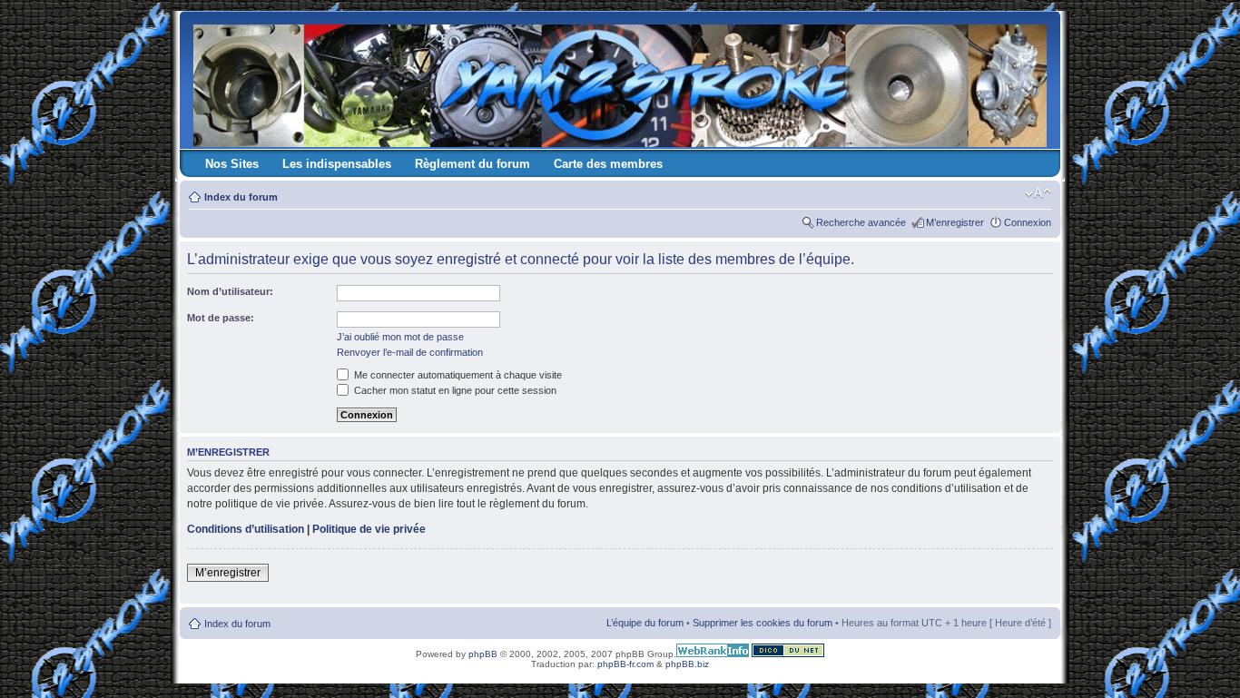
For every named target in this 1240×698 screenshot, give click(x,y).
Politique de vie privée (369, 529)
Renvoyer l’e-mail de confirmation (410, 352)
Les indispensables (336, 164)
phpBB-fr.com (625, 664)
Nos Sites (232, 164)
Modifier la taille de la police (1038, 193)
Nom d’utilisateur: (230, 291)
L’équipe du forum (645, 622)
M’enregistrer (955, 222)
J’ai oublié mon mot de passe (400, 336)
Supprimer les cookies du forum (762, 622)
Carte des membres (608, 164)
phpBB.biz (687, 664)
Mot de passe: (220, 317)
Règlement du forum (472, 164)
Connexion (1027, 222)
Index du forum (241, 197)
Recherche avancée (861, 222)
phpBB (482, 654)
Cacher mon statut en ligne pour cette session (453, 390)
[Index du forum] (621, 82)
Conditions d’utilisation (245, 529)
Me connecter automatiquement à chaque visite (456, 374)
